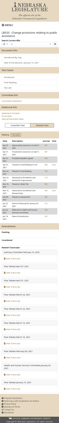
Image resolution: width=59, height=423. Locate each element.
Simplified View (18, 125)
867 (46, 152)
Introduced (9, 77)
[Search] (55, 44)
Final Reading (10, 82)
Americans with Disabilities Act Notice (21, 401)
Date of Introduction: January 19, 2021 (21, 62)
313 (46, 203)
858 (46, 164)
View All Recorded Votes (13, 119)
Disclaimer (9, 412)
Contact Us (9, 409)
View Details (16, 135)
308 (46, 210)
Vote (54, 164)
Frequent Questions (13, 398)
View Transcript (12, 258)
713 (46, 177)
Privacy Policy (9, 404)
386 (46, 197)
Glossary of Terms (11, 406)
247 (46, 216)
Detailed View (42, 125)
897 (46, 145)
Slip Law (8, 87)
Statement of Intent (11, 113)
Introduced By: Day (13, 57)
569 (46, 190)
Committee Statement (12, 101)
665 (46, 184)
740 (46, 171)
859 (46, 158)
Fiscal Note (7, 116)
